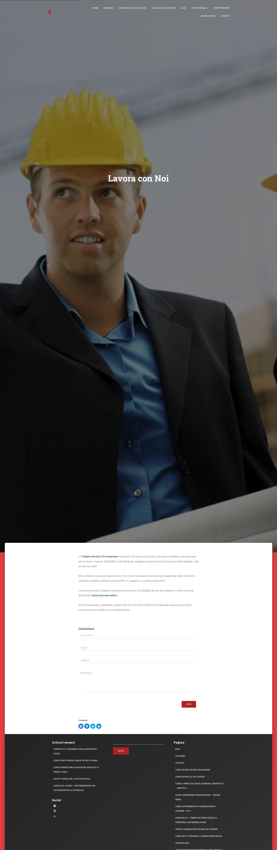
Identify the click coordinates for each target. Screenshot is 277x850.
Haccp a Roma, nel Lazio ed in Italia (72, 779)
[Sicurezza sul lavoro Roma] (49, 12)
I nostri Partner (221, 8)
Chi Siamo (108, 8)
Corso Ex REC (182, 843)
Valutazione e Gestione (164, 8)
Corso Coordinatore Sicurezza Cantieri (196, 829)
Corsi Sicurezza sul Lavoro (132, 8)
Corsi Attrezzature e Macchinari (192, 770)
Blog (183, 8)
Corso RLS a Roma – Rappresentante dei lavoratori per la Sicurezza (74, 788)
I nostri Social (198, 8)
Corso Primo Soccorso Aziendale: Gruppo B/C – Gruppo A (199, 786)
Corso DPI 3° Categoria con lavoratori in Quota (75, 751)
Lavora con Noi (208, 16)
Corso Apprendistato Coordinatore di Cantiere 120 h (195, 808)
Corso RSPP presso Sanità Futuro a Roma (75, 760)
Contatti (225, 16)
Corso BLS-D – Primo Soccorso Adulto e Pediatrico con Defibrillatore (196, 820)
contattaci (106, 605)
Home (95, 8)
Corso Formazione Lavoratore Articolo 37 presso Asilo (76, 769)
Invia (188, 704)
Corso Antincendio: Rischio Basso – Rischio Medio (197, 797)
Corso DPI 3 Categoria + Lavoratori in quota (198, 836)
